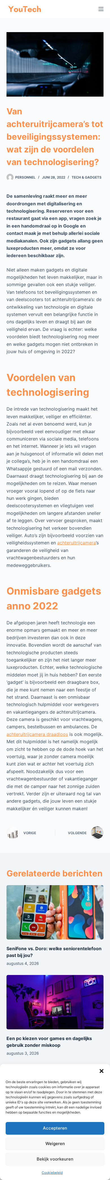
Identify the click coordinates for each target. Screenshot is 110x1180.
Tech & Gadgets (87, 177)
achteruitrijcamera (76, 543)
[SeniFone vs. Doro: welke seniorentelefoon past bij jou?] (54, 912)
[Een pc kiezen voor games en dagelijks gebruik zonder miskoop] (54, 1002)
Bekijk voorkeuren (55, 1159)
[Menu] (101, 9)
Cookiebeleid (52, 1172)
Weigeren (55, 1143)
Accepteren (55, 1128)
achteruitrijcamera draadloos (37, 734)
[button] (101, 1071)
